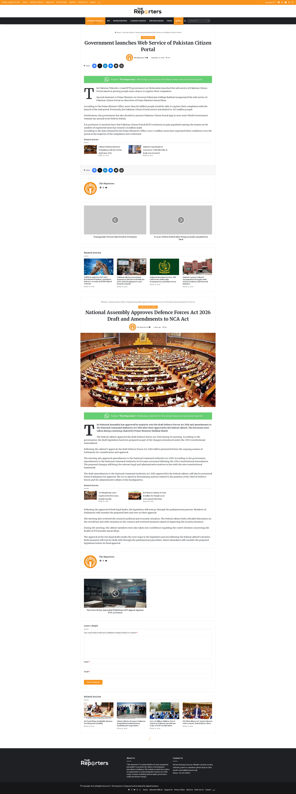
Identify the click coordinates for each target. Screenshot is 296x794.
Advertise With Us (36, 2)
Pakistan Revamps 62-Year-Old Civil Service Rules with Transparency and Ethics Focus (163, 279)
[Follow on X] (145, 58)
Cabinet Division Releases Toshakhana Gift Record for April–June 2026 (110, 150)
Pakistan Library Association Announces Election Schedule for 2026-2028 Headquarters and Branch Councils (131, 280)
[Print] (121, 66)
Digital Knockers (152, 786)
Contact (93, 2)
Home (25, 2)
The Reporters (139, 58)
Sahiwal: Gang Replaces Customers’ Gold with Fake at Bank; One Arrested (155, 150)
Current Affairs (94, 21)
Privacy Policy (61, 2)
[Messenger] (110, 66)
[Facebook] (94, 66)
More (177, 21)
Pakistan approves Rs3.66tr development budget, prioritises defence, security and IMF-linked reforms (98, 280)
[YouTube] (106, 187)
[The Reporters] (148, 11)
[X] (99, 66)
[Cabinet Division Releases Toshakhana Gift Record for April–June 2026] (90, 149)
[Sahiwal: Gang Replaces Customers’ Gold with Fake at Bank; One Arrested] (134, 149)
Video (169, 21)
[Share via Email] (116, 66)
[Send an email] (147, 58)
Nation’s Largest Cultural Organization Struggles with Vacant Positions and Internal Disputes (195, 280)
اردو (99, 2)
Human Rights (120, 21)
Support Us (50, 2)
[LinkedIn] (105, 66)
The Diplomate (156, 21)
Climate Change (138, 21)
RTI (108, 21)
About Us (72, 2)
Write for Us (82, 2)
